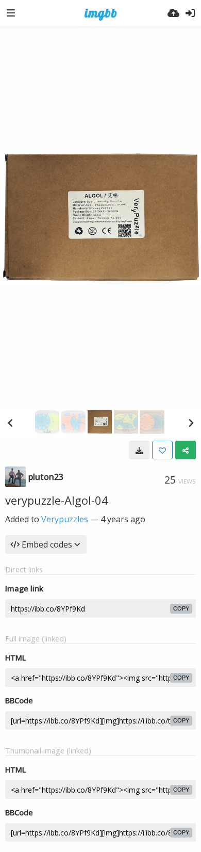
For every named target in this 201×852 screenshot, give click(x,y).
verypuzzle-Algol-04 (56, 500)
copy (181, 608)
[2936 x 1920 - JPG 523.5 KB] (139, 450)
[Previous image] (10, 422)
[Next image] (190, 422)
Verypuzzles (64, 519)
